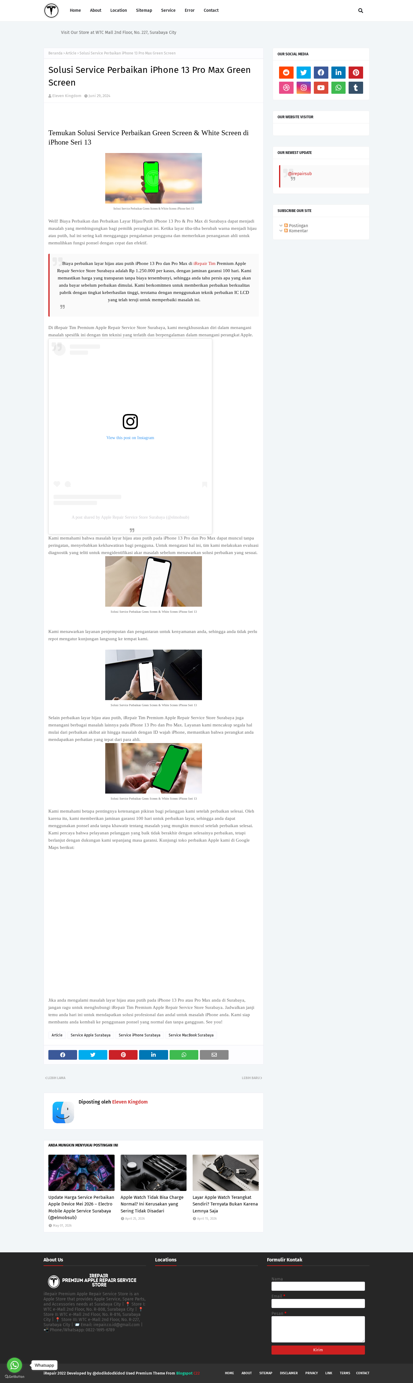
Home (229, 1373)
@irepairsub (300, 173)
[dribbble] (286, 88)
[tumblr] (356, 88)
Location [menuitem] (118, 10)
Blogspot (184, 1373)
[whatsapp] (338, 88)
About (247, 1373)
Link (328, 1373)
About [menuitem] (95, 10)
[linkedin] (338, 73)
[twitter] (304, 73)
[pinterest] (356, 73)
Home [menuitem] (75, 10)
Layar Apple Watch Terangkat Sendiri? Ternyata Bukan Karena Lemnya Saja (225, 1204)
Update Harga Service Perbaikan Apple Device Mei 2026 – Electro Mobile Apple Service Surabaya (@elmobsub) (81, 1208)
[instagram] (304, 88)
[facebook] (321, 73)
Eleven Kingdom (66, 95)
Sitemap (265, 1373)
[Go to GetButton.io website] (14, 1377)
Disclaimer (289, 1373)
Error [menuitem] (190, 10)
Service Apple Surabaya (91, 1035)
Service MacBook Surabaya (191, 1035)
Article (71, 53)
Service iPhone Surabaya (140, 1035)
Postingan (298, 225)
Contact (362, 1373)
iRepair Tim (205, 263)
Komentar (298, 230)
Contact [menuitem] (211, 10)
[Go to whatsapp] (14, 1365)
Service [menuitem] (168, 10)
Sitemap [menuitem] (144, 10)
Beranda (55, 53)
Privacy (311, 1373)
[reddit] (286, 73)
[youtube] (321, 88)
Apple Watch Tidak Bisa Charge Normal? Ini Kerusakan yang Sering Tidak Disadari (152, 1204)
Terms (345, 1373)
